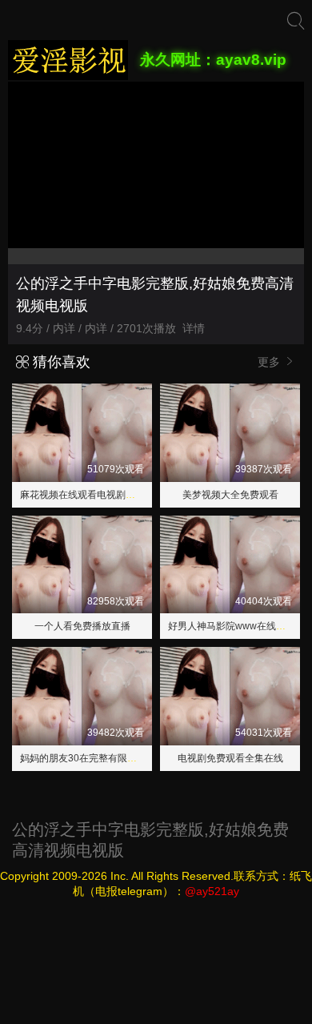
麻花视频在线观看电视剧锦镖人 (87, 494)
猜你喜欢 (59, 362)
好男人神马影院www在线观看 (231, 626)
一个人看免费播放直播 (82, 626)
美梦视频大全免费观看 (230, 494)
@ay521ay (212, 891)
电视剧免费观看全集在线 (230, 758)
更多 (270, 361)
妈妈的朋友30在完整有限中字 (83, 758)
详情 (193, 328)
